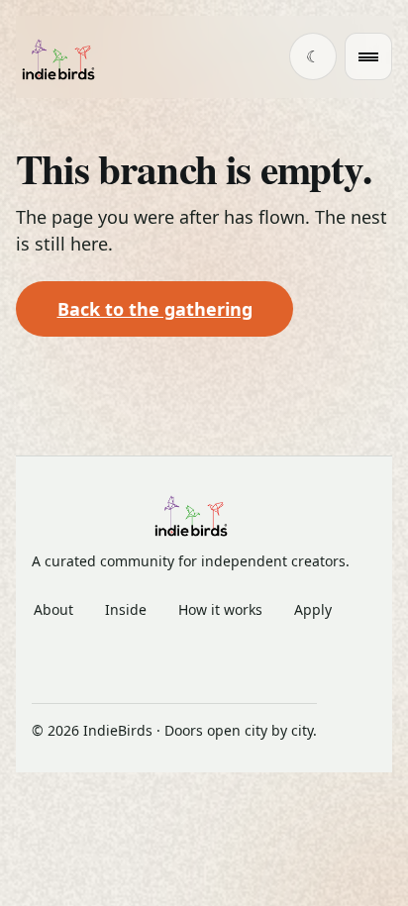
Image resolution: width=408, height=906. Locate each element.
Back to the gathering (155, 309)
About (53, 609)
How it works (220, 609)
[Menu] (368, 56)
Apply (313, 609)
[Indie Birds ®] (58, 57)
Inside (126, 609)
